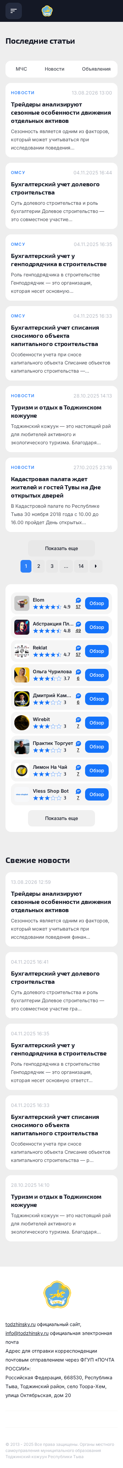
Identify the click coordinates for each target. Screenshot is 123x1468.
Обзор (97, 603)
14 (81, 566)
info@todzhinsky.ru (27, 1333)
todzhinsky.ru (20, 1324)
